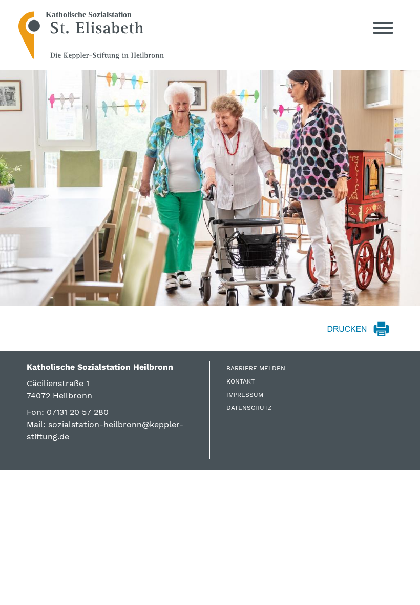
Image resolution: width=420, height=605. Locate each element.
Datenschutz (249, 407)
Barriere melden (255, 368)
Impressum (244, 394)
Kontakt (240, 381)
